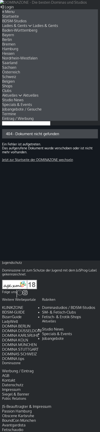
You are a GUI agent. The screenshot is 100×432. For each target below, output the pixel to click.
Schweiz (9, 76)
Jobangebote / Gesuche (22, 109)
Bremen (8, 44)
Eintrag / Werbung (17, 118)
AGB (5, 375)
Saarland (9, 62)
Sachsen (9, 67)
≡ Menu (8, 11)
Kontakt (8, 380)
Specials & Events (17, 104)
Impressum (11, 389)
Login (9, 7)
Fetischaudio (12, 429)
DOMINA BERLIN (16, 326)
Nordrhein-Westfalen (19, 58)
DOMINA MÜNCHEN (19, 344)
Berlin (7, 39)
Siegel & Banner (15, 394)
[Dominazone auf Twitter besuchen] (20, 294)
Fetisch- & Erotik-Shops (61, 316)
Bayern (8, 35)
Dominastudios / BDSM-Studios (68, 307)
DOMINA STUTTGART (20, 349)
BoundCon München (19, 420)
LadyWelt (10, 321)
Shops (7, 86)
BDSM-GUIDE (13, 312)
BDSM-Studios (14, 21)
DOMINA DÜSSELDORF (22, 330)
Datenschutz (12, 385)
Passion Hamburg (17, 411)
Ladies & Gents (15, 25)
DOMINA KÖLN (15, 340)
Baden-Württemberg (19, 30)
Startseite (10, 16)
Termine (9, 113)
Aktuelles (10, 95)
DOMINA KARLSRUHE (20, 335)
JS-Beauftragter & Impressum (26, 406)
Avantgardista (14, 425)
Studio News (12, 100)
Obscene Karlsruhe (18, 415)
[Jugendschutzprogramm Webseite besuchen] (19, 288)
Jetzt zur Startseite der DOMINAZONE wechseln (37, 160)
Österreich (11, 72)
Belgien (8, 81)
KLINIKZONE (12, 307)
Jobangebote (53, 338)
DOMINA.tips (13, 358)
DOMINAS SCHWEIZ (19, 354)
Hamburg (10, 48)
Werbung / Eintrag (17, 371)
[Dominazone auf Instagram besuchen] (25, 294)
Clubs (6, 90)
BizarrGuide (12, 316)
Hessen (8, 53)
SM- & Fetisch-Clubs (59, 312)
